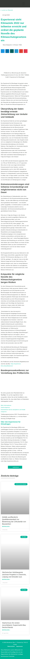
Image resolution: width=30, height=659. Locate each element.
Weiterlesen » (6, 526)
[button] (23, 3)
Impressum (19, 646)
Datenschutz (11, 646)
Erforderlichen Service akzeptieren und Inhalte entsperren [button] (13, 410)
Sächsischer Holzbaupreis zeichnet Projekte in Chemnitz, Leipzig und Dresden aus (14, 574)
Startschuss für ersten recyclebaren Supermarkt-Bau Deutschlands (14, 625)
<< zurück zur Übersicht (6, 10)
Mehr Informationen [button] (6, 405)
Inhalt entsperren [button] (5, 407)
